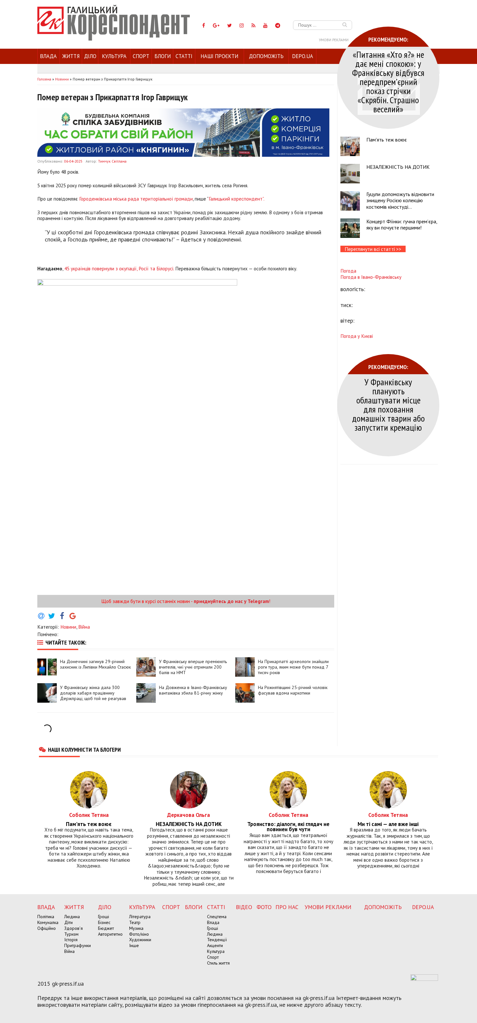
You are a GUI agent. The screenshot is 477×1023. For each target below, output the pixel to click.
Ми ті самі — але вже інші (388, 824)
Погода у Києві (356, 336)
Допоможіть (266, 56)
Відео (244, 907)
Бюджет (106, 928)
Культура (114, 56)
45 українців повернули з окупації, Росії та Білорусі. (119, 268)
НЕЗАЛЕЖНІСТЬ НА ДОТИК (398, 167)
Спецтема (216, 916)
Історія (71, 940)
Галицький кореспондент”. (236, 198)
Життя (71, 56)
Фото (264, 907)
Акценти (215, 945)
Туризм (71, 934)
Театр (135, 922)
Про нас (287, 907)
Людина (72, 916)
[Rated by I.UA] (424, 979)
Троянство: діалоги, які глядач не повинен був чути (288, 826)
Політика (45, 916)
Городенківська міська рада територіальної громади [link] (136, 198)
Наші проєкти (219, 56)
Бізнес (104, 922)
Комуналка (47, 922)
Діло (90, 56)
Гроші (103, 916)
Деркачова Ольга (188, 814)
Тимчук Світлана (112, 161)
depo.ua (302, 56)
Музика (136, 928)
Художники (140, 940)
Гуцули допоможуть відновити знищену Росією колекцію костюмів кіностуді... (400, 200)
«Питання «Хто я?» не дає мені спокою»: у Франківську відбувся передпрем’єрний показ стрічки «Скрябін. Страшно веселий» (388, 81)
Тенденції (217, 940)
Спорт (141, 56)
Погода (348, 270)
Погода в (370, 277)
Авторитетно (110, 934)
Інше (134, 945)
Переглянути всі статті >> (373, 249)
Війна (84, 626)
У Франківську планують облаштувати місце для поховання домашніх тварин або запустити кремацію (388, 404)
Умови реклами (334, 40)
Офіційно (46, 928)
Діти (68, 922)
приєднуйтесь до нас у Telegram (231, 601)
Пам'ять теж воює (386, 139)
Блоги (162, 56)
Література (140, 916)
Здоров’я (73, 928)
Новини (68, 626)
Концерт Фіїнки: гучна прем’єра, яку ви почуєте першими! (401, 224)
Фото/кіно (139, 934)
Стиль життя (218, 963)
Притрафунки (77, 945)
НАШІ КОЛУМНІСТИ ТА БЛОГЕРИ (84, 749)
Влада (48, 56)
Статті (184, 56)
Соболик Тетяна (89, 814)
